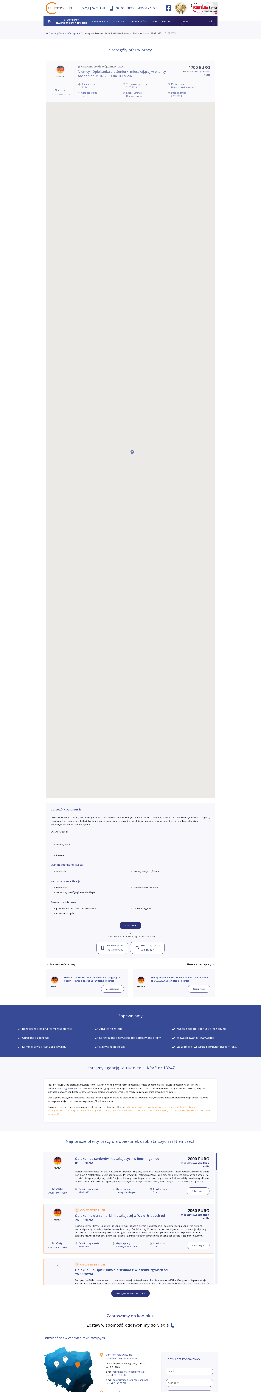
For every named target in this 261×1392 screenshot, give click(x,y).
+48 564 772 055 (147, 8)
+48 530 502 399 (115, 949)
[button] (132, 452)
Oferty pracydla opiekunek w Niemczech (71, 21)
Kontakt (167, 21)
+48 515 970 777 (118, 1383)
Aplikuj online (130, 925)
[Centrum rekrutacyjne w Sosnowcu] (68, 1381)
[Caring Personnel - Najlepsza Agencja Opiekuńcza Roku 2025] (180, 8)
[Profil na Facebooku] (168, 8)
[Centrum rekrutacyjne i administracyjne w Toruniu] (65, 1359)
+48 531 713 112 (118, 1374)
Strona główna (56, 33)
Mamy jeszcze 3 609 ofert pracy (130, 1293)
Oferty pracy (73, 33)
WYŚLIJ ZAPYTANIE (93, 8)
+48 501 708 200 (124, 8)
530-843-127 (147, 949)
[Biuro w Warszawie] (77, 1365)
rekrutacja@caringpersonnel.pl (64, 1088)
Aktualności (139, 21)
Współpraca (98, 21)
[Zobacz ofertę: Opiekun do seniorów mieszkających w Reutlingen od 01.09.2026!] (129, 1175)
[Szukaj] (210, 21)
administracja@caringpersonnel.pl (130, 1379)
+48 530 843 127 (115, 945)
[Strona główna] (49, 21)
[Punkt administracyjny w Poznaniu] (56, 1364)
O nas (154, 21)
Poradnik (118, 21)
